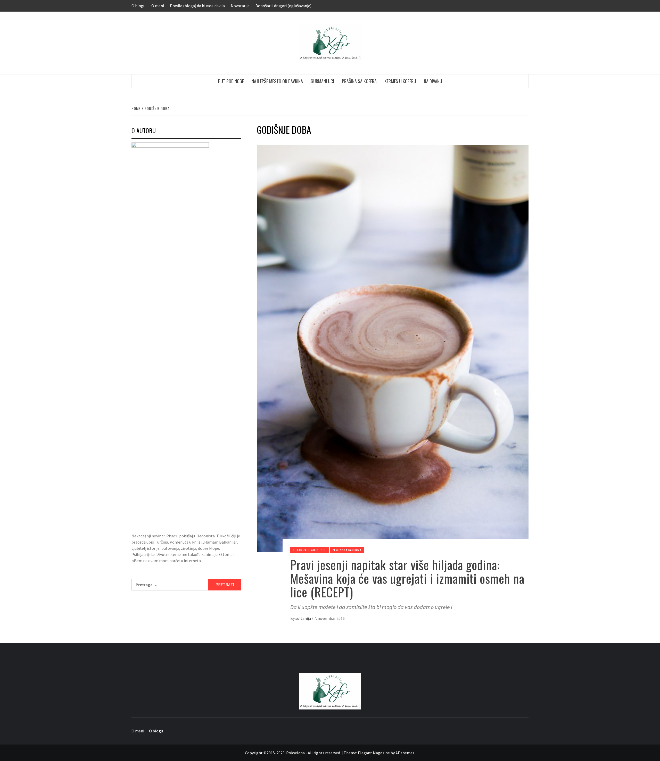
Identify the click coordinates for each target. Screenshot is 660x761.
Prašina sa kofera (359, 81)
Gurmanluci (322, 81)
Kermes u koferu (400, 81)
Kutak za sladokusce (309, 550)
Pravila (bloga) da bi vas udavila (197, 5)
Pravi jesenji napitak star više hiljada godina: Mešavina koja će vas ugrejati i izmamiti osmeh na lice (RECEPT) (407, 578)
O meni (157, 5)
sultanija (303, 618)
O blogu (138, 5)
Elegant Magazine (374, 752)
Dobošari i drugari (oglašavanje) (283, 5)
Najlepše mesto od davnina (277, 81)
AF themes (404, 752)
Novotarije (240, 5)
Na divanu (433, 81)
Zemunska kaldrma (346, 550)
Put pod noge (231, 81)
